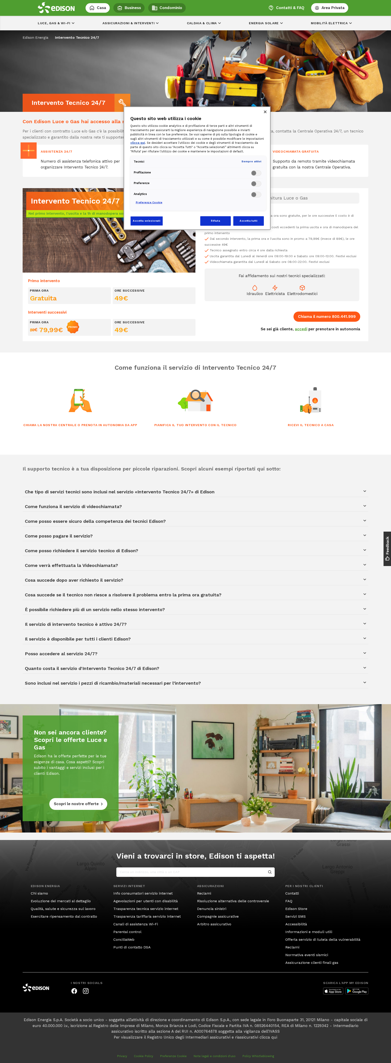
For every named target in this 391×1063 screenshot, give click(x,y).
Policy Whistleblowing (258, 1056)
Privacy (122, 1056)
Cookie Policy (143, 1056)
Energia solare (264, 23)
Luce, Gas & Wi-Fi (54, 23)
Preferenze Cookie (173, 1056)
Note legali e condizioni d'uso (214, 1056)
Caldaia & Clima (202, 23)
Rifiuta (215, 220)
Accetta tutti (248, 220)
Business (133, 7)
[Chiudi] (265, 112)
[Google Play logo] (357, 991)
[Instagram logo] (85, 991)
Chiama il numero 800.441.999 (327, 316)
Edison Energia (35, 37)
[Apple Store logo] (333, 991)
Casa (101, 7)
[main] (195, 531)
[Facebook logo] (74, 991)
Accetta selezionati (146, 220)
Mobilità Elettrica (329, 23)
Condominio (171, 7)
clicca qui (268, 1037)
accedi (301, 329)
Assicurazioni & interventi (129, 23)
